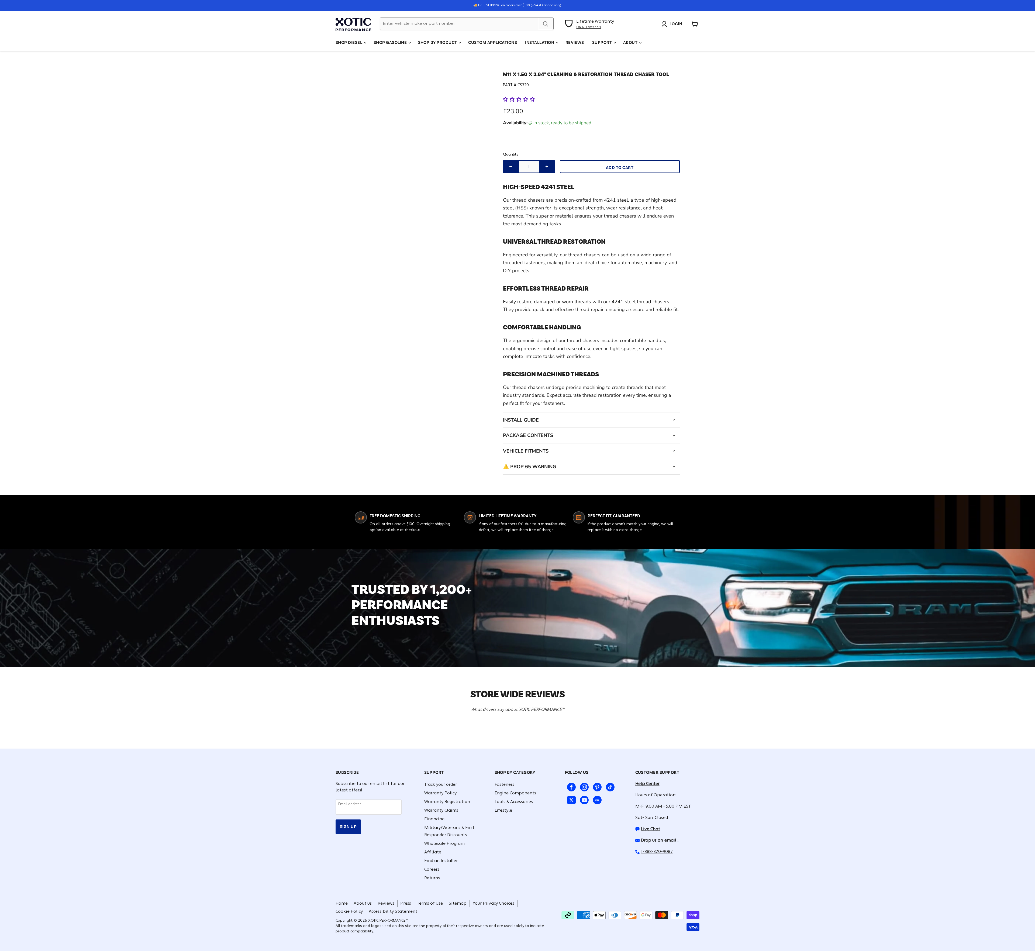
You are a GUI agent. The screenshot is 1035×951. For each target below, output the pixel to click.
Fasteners (504, 785)
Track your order (440, 785)
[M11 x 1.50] (364, 102)
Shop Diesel (349, 42)
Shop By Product (438, 42)
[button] (519, 99)
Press (405, 903)
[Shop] (596, 799)
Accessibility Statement (393, 911)
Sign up (348, 826)
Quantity (510, 155)
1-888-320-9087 (657, 852)
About (631, 42)
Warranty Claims (441, 810)
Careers (431, 869)
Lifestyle (503, 810)
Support (602, 42)
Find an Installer (441, 861)
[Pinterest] (596, 786)
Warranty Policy (440, 793)
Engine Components (515, 793)
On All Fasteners (588, 27)
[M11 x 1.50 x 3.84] (364, 79)
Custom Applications (492, 42)
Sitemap (458, 903)
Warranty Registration (447, 802)
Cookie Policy (349, 911)
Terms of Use (430, 903)
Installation (540, 42)
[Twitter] (570, 799)
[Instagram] (583, 786)
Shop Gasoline (391, 42)
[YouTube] (583, 799)
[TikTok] (609, 786)
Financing (434, 819)
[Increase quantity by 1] (547, 167)
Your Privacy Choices (493, 903)
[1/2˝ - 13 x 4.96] (364, 124)
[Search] (545, 24)
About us (363, 903)
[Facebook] (570, 786)
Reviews (574, 42)
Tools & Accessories (514, 802)
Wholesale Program (444, 844)
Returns (432, 878)
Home (342, 903)
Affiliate (432, 852)
